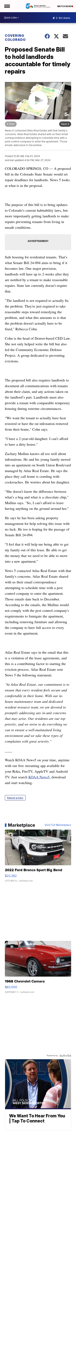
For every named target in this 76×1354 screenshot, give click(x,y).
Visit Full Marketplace (58, 825)
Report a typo (15, 797)
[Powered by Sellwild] (65, 1055)
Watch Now (64, 6)
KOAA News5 (38, 776)
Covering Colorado (15, 38)
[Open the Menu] (7, 6)
